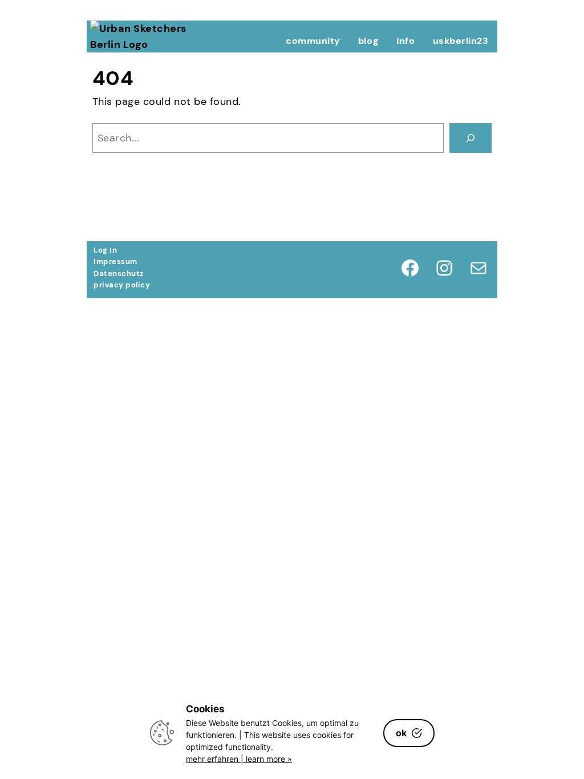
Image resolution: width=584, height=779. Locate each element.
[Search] (470, 137)
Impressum (115, 261)
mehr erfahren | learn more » (239, 759)
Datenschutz (119, 273)
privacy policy (122, 285)
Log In (105, 250)
